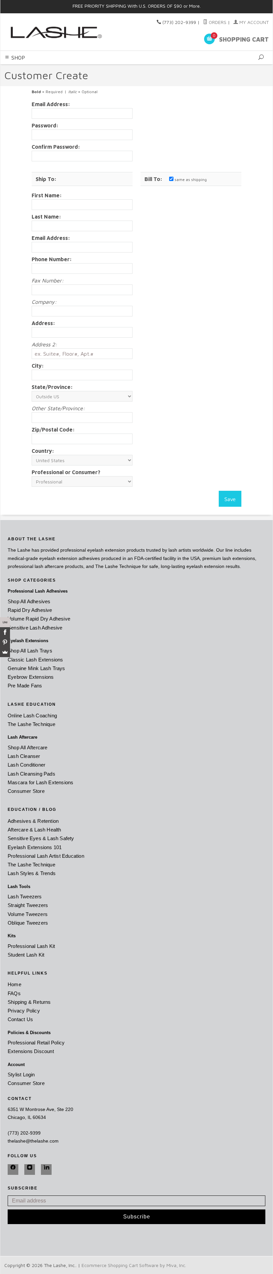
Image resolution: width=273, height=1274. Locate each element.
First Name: (47, 195)
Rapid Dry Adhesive (30, 610)
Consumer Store (26, 791)
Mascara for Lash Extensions (40, 782)
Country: (43, 451)
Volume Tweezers (28, 914)
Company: (44, 302)
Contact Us (20, 1019)
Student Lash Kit (26, 955)
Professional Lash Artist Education (46, 856)
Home (14, 984)
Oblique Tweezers (28, 923)
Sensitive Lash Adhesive (35, 628)
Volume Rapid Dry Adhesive (39, 619)
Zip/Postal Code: (53, 430)
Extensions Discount (31, 1051)
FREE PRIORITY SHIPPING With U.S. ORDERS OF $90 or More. (137, 6)
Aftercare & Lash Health (34, 829)
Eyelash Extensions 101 (35, 847)
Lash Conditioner (26, 765)
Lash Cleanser (24, 756)
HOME (72, 68)
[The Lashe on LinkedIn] (46, 1169)
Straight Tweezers (28, 905)
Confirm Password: (56, 147)
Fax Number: (48, 280)
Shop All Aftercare (28, 747)
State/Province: (52, 387)
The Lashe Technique (31, 724)
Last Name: (46, 217)
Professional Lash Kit (31, 946)
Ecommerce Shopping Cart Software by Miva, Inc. (134, 1265)
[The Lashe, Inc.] (54, 32)
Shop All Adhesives (29, 601)
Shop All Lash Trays (30, 650)
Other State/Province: (58, 408)
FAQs (14, 993)
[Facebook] (5, 632)
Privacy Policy (24, 1010)
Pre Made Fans (25, 685)
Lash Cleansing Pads (31, 774)
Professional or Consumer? (66, 472)
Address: (43, 323)
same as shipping (190, 179)
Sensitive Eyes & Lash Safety (41, 838)
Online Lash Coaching (32, 715)
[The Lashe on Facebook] (13, 1169)
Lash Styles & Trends (32, 873)
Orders (216, 22)
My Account (253, 22)
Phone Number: (52, 259)
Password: (45, 125)
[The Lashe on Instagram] (29, 1169)
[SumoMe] (5, 652)
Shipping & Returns (29, 1002)
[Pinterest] (5, 642)
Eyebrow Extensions (31, 677)
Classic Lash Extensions (35, 659)
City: (38, 366)
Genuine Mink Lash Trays (36, 668)
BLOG (194, 68)
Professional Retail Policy (36, 1042)
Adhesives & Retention (33, 821)
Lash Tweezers (25, 896)
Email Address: (51, 104)
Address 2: (44, 344)
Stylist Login (21, 1074)
